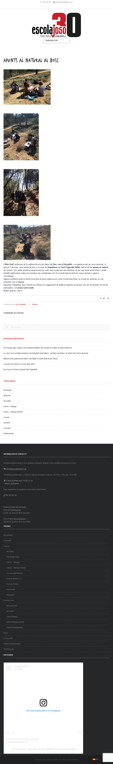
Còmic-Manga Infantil (15, 622)
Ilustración (10, 589)
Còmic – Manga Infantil (13, 412)
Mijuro (76, 760)
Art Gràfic (7, 401)
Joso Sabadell (20, 304)
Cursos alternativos (14, 573)
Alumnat (7, 396)
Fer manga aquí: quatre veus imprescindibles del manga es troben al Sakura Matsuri (38, 348)
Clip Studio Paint (13, 557)
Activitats (7, 390)
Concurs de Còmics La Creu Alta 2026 (19, 364)
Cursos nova (9, 600)
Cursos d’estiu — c (13, 579)
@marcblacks (20, 519)
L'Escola (7, 428)
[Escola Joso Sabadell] (56, 23)
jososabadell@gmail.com (64, 2)
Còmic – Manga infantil (15, 568)
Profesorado (9, 434)
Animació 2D (11, 606)
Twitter (56, 5)
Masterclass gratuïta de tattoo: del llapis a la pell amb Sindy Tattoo (31, 359)
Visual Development (14, 627)
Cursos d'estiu (12, 584)
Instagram (60, 5)
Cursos (6, 417)
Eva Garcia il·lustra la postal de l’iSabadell (20, 370)
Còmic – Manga (10, 406)
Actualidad (8, 535)
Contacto (7, 541)
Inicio (6, 633)
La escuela (8, 638)
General (35, 304)
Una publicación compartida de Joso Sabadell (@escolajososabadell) (43, 749)
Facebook (52, 5)
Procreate (10, 595)
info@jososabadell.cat (16, 469)
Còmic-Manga (12, 617)
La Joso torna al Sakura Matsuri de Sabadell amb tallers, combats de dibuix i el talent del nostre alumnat (46, 353)
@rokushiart (16, 510)
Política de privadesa (12, 644)
